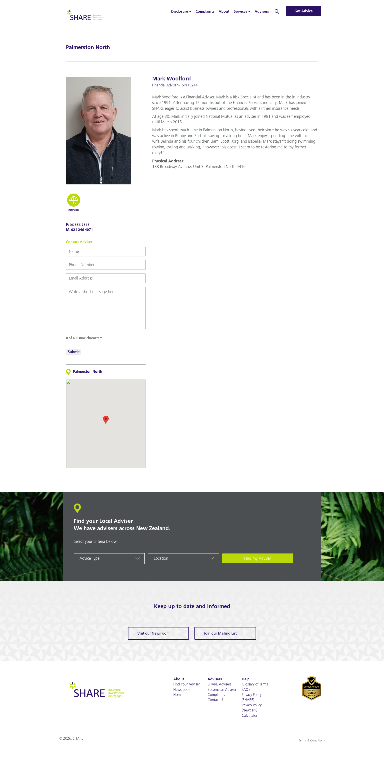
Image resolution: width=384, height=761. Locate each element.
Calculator (249, 715)
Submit (74, 352)
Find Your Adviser (186, 684)
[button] (106, 420)
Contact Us (216, 699)
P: (78, 224)
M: (79, 229)
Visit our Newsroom (153, 633)
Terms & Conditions (312, 740)
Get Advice (303, 11)
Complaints (205, 11)
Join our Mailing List (220, 633)
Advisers (262, 11)
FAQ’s (246, 689)
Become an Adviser (222, 689)
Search (277, 11)
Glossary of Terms (255, 684)
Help (246, 679)
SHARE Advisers (219, 684)
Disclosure (180, 11)
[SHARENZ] (85, 14)
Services (241, 11)
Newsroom (181, 689)
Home (177, 694)
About (224, 11)
